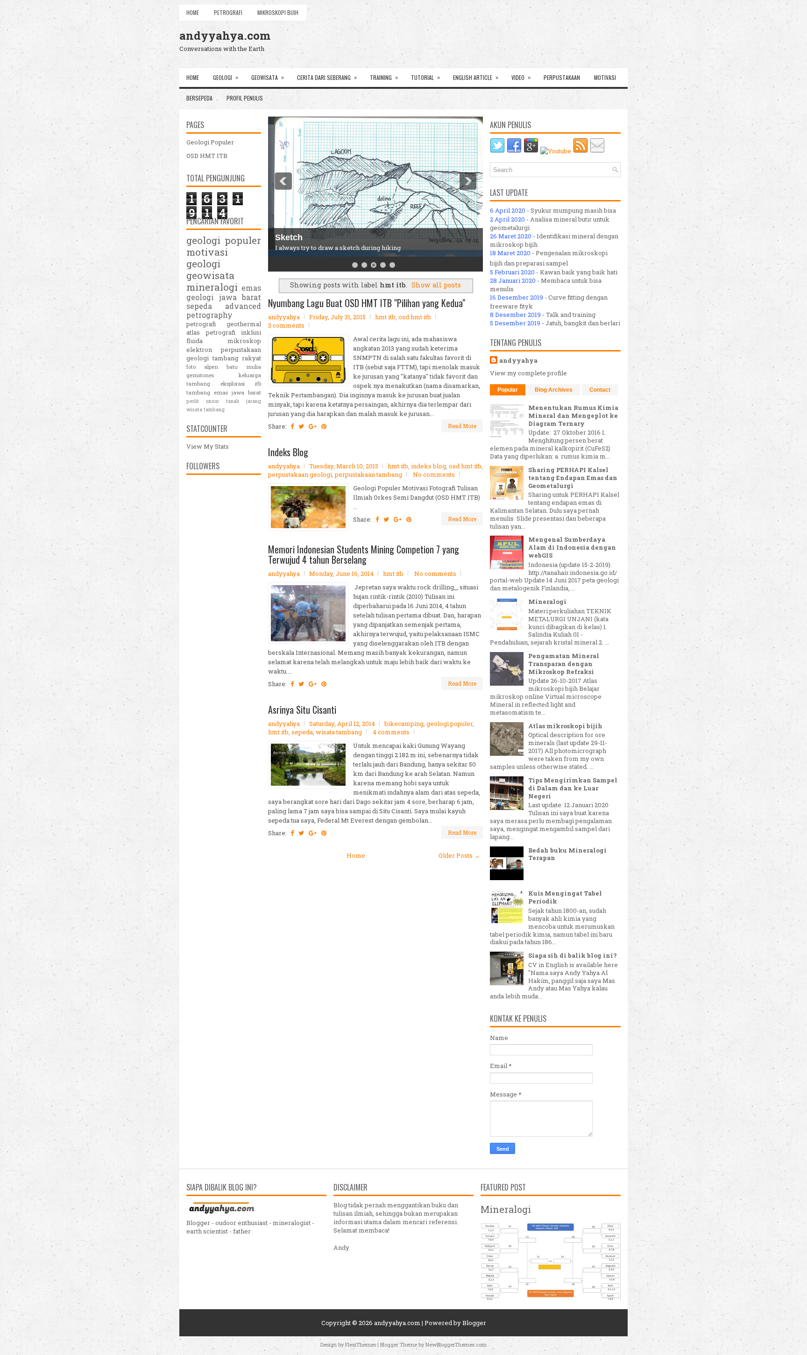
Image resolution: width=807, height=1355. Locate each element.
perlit (192, 401)
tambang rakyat (236, 358)
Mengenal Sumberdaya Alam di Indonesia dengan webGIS (572, 547)
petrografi (201, 324)
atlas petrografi (210, 332)
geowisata (210, 275)
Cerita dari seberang (327, 77)
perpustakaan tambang (368, 474)
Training (384, 77)
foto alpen (202, 366)
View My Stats (207, 446)
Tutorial (425, 77)
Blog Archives (554, 390)
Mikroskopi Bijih (277, 12)
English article (475, 77)
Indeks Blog (288, 452)
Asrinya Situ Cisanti (302, 709)
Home (192, 12)
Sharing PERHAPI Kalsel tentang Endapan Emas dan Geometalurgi (572, 478)
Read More (462, 426)
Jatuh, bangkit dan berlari (582, 323)
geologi (203, 263)
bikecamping (404, 723)
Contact (599, 390)
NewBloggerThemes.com (456, 1344)
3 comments (286, 325)
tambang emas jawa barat (223, 392)
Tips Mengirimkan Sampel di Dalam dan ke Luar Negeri (572, 788)
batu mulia (244, 366)
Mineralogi (547, 601)
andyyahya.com (224, 35)
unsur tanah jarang (233, 401)
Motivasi (605, 77)
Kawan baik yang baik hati (578, 272)
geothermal (244, 324)
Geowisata (267, 77)
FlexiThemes (360, 1344)
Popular (507, 390)
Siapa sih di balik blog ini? (572, 955)
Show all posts (436, 284)
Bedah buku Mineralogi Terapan (567, 854)
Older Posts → (459, 855)
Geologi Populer (210, 142)
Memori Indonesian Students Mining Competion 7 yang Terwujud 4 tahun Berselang (363, 554)
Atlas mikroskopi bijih (565, 726)
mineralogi (212, 287)
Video (521, 77)
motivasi (207, 251)
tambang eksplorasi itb (223, 383)
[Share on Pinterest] (324, 426)
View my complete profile (528, 373)
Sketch (289, 237)
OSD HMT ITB (206, 155)
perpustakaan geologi (300, 474)
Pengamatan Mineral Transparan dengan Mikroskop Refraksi (563, 664)
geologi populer (449, 723)
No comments (434, 474)
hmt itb (385, 317)
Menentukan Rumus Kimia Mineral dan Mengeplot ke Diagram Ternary (573, 415)
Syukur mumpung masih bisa (573, 210)
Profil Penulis (245, 98)
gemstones (200, 375)
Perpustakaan (562, 77)
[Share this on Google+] (312, 426)
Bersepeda (199, 98)
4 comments (391, 732)
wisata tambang (339, 732)
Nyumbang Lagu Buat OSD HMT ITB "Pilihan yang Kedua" (366, 303)
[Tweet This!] (301, 426)
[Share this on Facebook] (292, 426)
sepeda (302, 732)
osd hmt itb (414, 317)
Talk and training (570, 314)
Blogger (474, 1323)
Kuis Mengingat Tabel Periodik (565, 897)
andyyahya (518, 360)
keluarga (250, 375)
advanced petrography (223, 310)
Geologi (225, 77)
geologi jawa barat (223, 297)
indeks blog (428, 466)
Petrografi (228, 12)
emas (251, 288)
